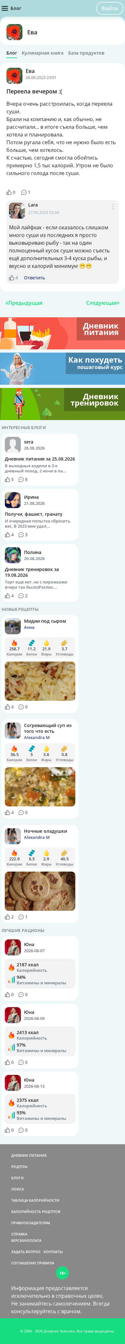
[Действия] (113, 213)
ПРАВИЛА (45, 1263)
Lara (33, 205)
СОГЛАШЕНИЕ (23, 1263)
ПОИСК (17, 1189)
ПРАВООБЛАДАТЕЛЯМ (30, 1222)
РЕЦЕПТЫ (19, 1166)
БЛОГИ (17, 1177)
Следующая (101, 302)
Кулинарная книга (42, 53)
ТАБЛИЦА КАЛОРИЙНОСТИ (35, 1200)
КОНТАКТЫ (53, 1251)
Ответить (34, 278)
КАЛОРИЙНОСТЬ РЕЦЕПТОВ (35, 1211)
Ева (32, 32)
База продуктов (86, 53)
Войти (110, 8)
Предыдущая (25, 302)
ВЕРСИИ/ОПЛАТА (26, 1240)
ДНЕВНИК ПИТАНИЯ (28, 1155)
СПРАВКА (19, 1234)
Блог (11, 53)
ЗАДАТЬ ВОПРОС (26, 1251)
